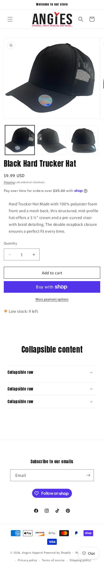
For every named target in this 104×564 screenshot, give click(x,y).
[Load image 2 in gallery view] (52, 140)
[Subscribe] (88, 475)
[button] (10, 19)
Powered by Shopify (57, 552)
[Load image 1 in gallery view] (20, 140)
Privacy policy (27, 560)
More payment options (52, 299)
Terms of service (53, 560)
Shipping (9, 182)
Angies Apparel (32, 552)
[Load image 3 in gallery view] (84, 140)
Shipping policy (80, 560)
